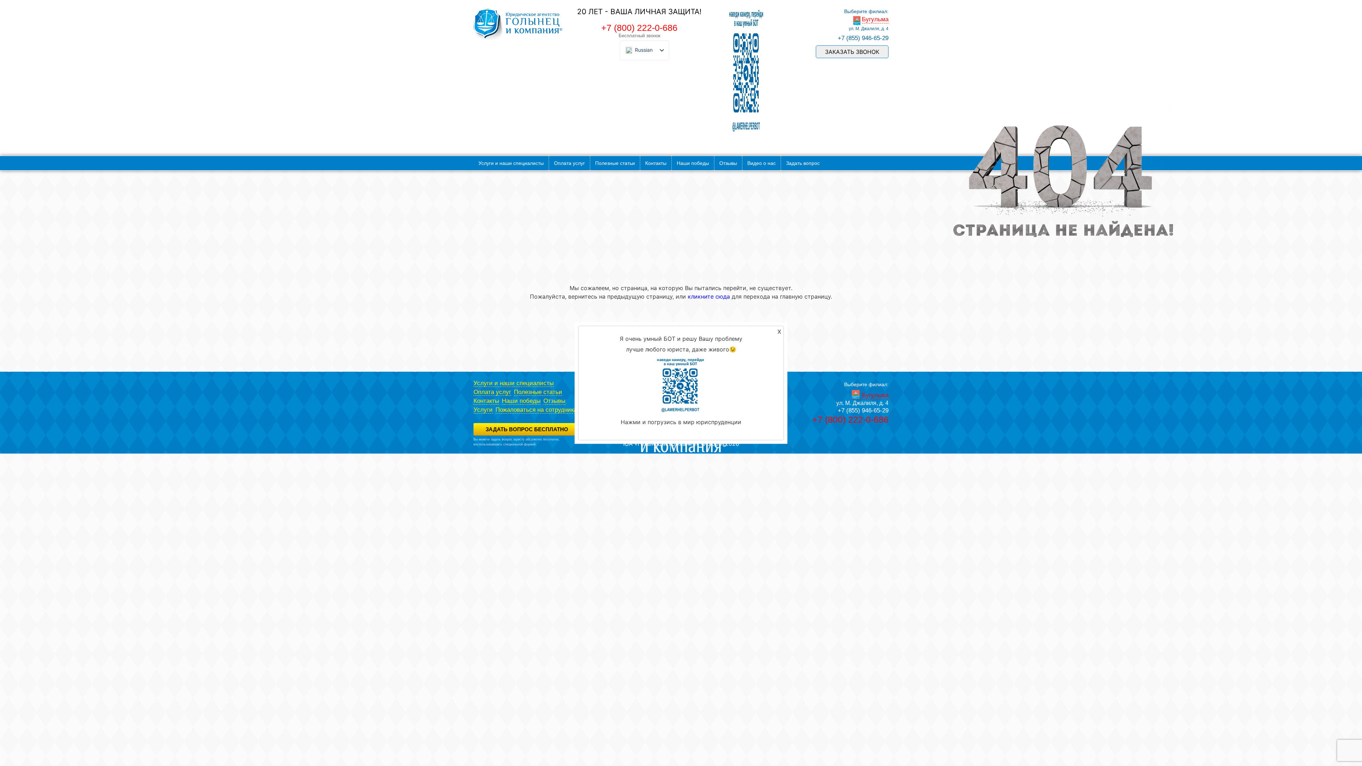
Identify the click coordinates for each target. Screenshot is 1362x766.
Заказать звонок (852, 51)
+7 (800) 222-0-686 (639, 28)
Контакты (655, 163)
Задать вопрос (803, 163)
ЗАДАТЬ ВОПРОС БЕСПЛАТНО (527, 429)
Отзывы (728, 163)
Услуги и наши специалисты (511, 163)
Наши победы (693, 163)
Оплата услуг (569, 163)
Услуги (483, 409)
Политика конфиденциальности (497, 449)
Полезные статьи (615, 163)
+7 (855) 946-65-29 (863, 38)
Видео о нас (761, 163)
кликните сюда (709, 296)
